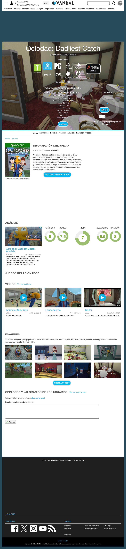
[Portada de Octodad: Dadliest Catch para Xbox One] (17, 160)
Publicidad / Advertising (92, 526)
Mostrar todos (62, 383)
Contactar (67, 528)
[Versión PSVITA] (78, 66)
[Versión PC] (58, 66)
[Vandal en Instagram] (33, 528)
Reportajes (49, 8)
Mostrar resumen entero (57, 175)
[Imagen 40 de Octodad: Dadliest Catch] (48, 352)
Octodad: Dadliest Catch (63, 48)
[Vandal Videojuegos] (63, 3)
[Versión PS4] (68, 66)
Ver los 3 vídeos (24, 284)
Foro (74, 8)
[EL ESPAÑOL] (120, 3)
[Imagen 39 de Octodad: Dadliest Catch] (77, 352)
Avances (59, 8)
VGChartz (67, 535)
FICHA (35, 133)
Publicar (11, 422)
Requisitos (43, 133)
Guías (33, 8)
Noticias (17, 8)
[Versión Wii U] (47, 74)
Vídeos (88, 133)
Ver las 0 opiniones (77, 392)
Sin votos (107, 122)
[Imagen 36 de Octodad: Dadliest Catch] (48, 370)
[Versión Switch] (78, 74)
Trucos (68, 8)
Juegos (40, 8)
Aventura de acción (67, 54)
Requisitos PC (63, 118)
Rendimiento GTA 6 (23, 5)
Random (81, 8)
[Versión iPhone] (58, 74)
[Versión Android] (68, 74)
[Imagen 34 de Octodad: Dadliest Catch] (107, 370)
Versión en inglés (63, 541)
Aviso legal (107, 526)
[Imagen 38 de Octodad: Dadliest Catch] (107, 352)
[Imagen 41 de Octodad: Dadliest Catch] (18, 352)
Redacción (67, 526)
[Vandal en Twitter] (24, 528)
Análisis (25, 8)
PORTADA (7, 8)
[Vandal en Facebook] (15, 528)
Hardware (90, 8)
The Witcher (35, 5)
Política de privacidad (91, 528)
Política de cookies (110, 528)
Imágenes (80, 133)
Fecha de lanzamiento (58, 92)
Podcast (111, 8)
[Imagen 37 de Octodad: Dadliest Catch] (18, 370)
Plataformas (101, 8)
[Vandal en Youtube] (43, 528)
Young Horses (67, 95)
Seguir (104, 110)
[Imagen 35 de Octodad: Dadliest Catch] (77, 370)
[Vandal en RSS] (52, 528)
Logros (63, 124)
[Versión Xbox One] (47, 66)
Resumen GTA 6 (22, 2)
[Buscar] (113, 3)
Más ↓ (46, 3)
